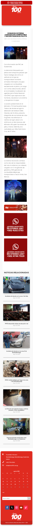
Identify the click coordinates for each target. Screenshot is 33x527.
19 (11, 484)
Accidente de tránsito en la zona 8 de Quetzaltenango (16, 351)
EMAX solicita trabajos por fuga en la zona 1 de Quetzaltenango (16, 380)
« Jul (3, 492)
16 (27, 481)
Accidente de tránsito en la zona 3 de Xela (16, 296)
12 (11, 481)
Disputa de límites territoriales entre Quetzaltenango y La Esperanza (16, 438)
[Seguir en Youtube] (21, 508)
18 (7, 484)
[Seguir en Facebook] (7, 508)
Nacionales (14, 39)
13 (15, 481)
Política (19, 39)
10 (3, 481)
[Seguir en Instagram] (16, 508)
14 (19, 481)
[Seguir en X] (12, 508)
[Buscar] (29, 498)
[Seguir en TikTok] (26, 508)
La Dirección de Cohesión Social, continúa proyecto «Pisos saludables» (16, 409)
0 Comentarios (16, 41)
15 (23, 481)
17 (3, 484)
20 (15, 484)
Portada (24, 39)
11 (7, 481)
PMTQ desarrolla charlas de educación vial (16, 323)
